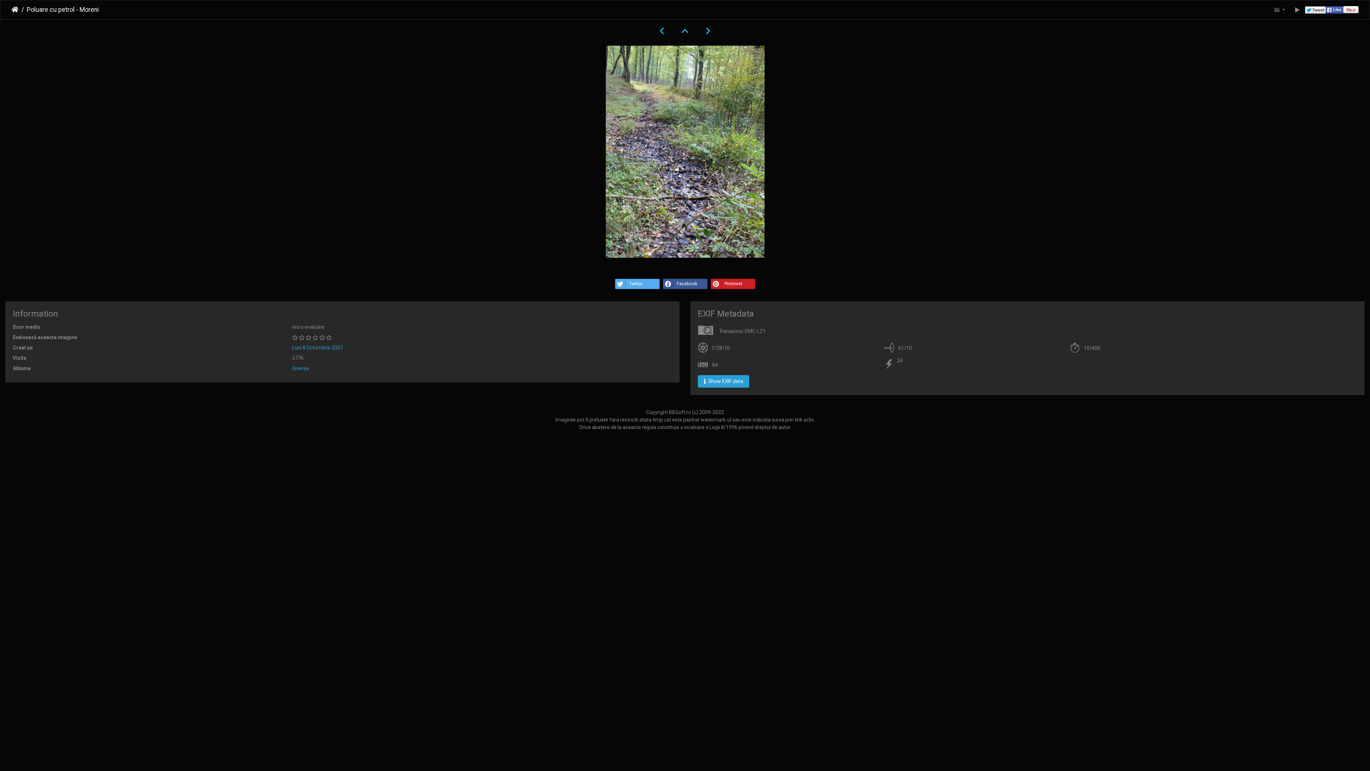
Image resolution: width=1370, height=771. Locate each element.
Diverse (300, 368)
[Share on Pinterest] (1351, 10)
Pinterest (733, 283)
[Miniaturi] (685, 31)
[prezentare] (1297, 10)
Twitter (636, 283)
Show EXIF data (725, 381)
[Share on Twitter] (1315, 10)
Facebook (687, 283)
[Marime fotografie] (1279, 10)
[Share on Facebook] (1334, 10)
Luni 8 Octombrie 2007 (317, 348)
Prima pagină (15, 9)
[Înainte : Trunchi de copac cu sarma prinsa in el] (708, 31)
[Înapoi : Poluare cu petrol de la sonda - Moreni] (662, 31)
